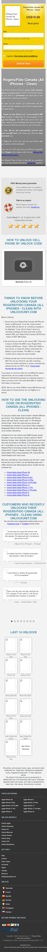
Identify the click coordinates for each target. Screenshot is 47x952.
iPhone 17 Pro (8, 808)
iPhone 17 (29, 805)
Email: (5, 44)
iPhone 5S (7, 799)
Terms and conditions (24, 938)
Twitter (3, 867)
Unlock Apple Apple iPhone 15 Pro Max (22, 482)
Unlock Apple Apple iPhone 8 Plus (20, 477)
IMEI (5, 31)
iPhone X (6, 811)
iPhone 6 (29, 799)
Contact (4, 858)
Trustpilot (25, 523)
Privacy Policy (36, 936)
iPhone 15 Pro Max (10, 805)
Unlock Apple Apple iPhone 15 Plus (20, 480)
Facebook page (13, 523)
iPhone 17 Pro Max (32, 808)
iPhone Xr (29, 811)
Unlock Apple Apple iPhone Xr (18, 495)
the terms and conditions (26, 56)
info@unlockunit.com (8, 876)
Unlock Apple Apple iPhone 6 (18, 475)
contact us (31, 163)
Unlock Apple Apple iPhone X (18, 492)
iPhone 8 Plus (8, 802)
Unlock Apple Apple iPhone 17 (18, 485)
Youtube (4, 870)
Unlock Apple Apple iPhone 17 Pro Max (22, 490)
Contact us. (35, 207)
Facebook (4, 864)
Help (3, 855)
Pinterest (4, 873)
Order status (5, 861)
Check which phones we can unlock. (22, 367)
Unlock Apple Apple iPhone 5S (18, 472)
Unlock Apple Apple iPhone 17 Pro (20, 487)
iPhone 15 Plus (31, 802)
